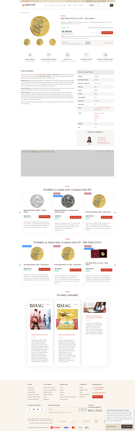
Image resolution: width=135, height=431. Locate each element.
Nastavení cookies (111, 426)
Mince (95, 97)
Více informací (108, 43)
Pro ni (95, 120)
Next (115, 212)
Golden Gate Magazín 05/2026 (39, 334)
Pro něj (96, 118)
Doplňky (69, 5)
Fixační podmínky (47, 394)
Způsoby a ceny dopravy (50, 390)
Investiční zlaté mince (33, 394)
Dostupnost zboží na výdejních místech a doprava (101, 27)
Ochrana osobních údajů (36, 423)
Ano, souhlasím (127, 426)
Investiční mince (51, 5)
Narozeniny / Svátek (99, 113)
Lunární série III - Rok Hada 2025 (102, 108)
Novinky (75, 5)
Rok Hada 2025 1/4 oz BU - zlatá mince (68, 265)
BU (33, 74)
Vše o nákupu (69, 1)
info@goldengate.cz (104, 143)
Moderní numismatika (61, 5)
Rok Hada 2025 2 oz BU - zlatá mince (98, 212)
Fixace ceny (88, 38)
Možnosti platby (47, 392)
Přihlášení (111, 1)
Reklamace (46, 399)
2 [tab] (66, 234)
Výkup (74, 1)
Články (81, 387)
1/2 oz (95, 123)
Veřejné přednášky (84, 394)
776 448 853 (102, 139)
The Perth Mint (25, 76)
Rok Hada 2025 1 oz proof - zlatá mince (97, 264)
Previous (20, 212)
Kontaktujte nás (97, 396)
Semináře (82, 397)
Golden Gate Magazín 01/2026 (66, 334)
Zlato (95, 127)
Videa (81, 392)
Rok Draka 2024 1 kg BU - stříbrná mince (35, 211)
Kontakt (83, 1)
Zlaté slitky (30, 387)
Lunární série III (39, 74)
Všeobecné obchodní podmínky (68, 397)
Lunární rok (97, 116)
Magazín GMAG (84, 390)
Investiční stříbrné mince (34, 397)
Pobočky (62, 392)
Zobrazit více (77, 23)
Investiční (96, 101)
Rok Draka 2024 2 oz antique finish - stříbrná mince (67, 211)
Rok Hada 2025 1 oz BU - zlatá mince (36, 265)
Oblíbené (81, 5)
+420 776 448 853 (25, 1)
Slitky (45, 5)
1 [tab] (64, 234)
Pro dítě (96, 115)
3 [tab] (68, 234)
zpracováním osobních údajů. (65, 412)
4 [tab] (70, 234)
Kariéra (61, 394)
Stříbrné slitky (31, 390)
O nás (79, 1)
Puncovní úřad (63, 399)
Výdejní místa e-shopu (49, 387)
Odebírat (83, 409)
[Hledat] (111, 5)
